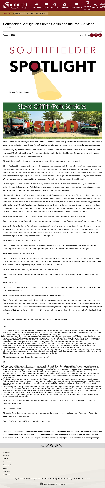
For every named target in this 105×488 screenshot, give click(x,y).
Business (6, 455)
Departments (7, 465)
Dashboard (6, 471)
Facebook (92, 35)
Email (100, 35)
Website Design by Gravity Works (54, 484)
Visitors (5, 458)
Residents (6, 452)
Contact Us (6, 474)
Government (7, 462)
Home (5, 13)
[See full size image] (52, 89)
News (11, 13)
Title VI (5, 468)
